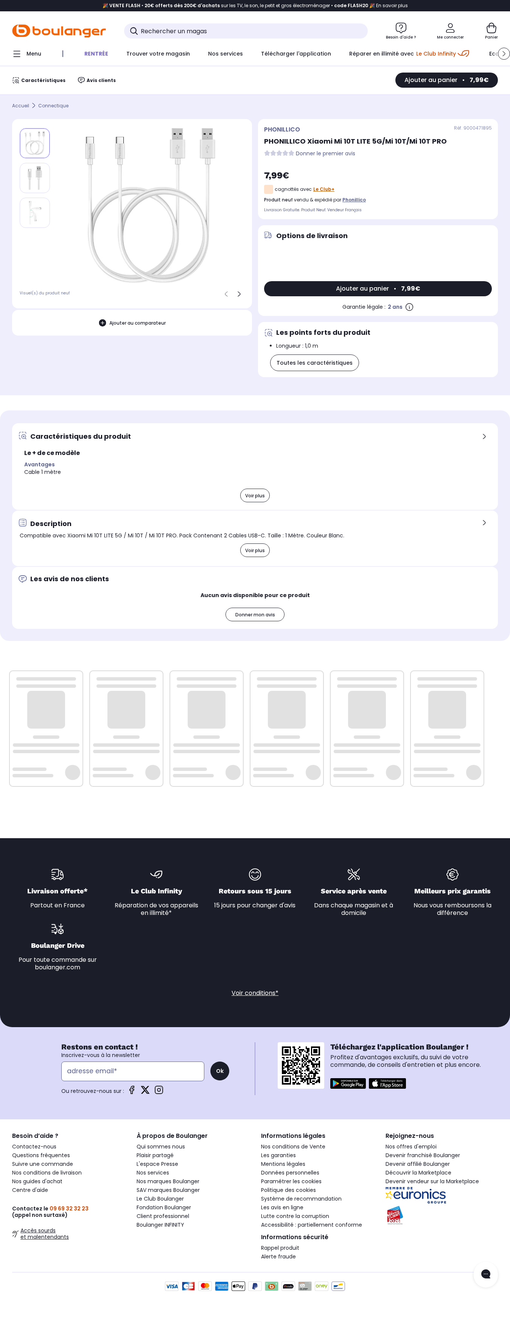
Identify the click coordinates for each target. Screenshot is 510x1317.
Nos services (153, 1172)
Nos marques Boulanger (168, 1181)
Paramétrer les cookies (291, 1181)
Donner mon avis (255, 614)
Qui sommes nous (161, 1146)
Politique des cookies (288, 1190)
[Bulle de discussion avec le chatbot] (486, 1275)
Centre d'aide (30, 1190)
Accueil (20, 105)
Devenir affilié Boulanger (418, 1164)
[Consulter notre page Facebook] (131, 1092)
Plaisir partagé (155, 1155)
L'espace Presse (157, 1164)
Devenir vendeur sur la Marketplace (432, 1181)
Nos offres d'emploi (411, 1146)
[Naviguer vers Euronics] (442, 1195)
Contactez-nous (34, 1146)
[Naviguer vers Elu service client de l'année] (442, 1215)
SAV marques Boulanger (168, 1190)
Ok (220, 1071)
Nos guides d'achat (37, 1181)
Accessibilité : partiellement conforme (311, 1225)
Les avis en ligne (282, 1207)
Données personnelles (290, 1172)
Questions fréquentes (41, 1155)
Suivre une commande (42, 1164)
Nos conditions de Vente (293, 1146)
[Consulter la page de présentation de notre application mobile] (348, 1083)
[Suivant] (239, 294)
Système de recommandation (301, 1198)
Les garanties (278, 1155)
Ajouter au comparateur (137, 322)
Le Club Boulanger (160, 1198)
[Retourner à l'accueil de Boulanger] (59, 31)
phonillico (354, 200)
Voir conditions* (255, 993)
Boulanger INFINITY (160, 1225)
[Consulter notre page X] (145, 1092)
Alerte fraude (278, 1256)
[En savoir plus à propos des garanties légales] (409, 306)
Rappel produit (280, 1248)
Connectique (53, 105)
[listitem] (35, 178)
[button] (504, 54)
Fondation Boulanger (164, 1207)
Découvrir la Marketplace (418, 1172)
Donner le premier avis (325, 153)
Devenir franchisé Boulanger (423, 1155)
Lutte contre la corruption (295, 1216)
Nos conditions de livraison (47, 1172)
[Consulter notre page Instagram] (158, 1092)
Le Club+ (323, 189)
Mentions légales (283, 1164)
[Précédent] (226, 294)
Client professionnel (163, 1216)
